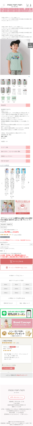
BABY (7, 26)
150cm (16, 292)
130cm (27, 288)
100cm (27, 284)
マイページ (30, 6)
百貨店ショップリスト (6, 156)
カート (27, 6)
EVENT (7, 31)
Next (28, 182)
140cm (5, 292)
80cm (5, 284)
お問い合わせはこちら (16, 397)
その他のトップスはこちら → (16, 275)
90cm (16, 284)
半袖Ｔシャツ (17, 17)
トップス (11, 17)
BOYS (7, 17)
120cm (16, 288)
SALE (11, 31)
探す (3, 11)
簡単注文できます (8, 303)
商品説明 (3, 105)
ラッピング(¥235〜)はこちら (18, 267)
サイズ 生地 (4, 147)
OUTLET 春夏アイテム (19, 35)
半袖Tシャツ (20, 26)
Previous (2, 183)
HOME (3, 17)
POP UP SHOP (5, 161)
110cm (5, 288)
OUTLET (12, 35)
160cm (27, 292)
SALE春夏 (15, 31)
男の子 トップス (12, 26)
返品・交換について (25, 303)
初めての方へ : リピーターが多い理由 (10, 151)
